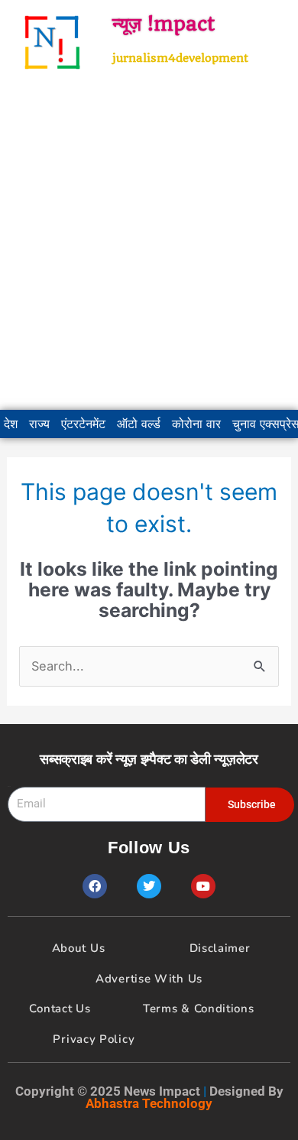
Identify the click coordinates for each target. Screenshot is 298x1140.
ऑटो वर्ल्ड (138, 423)
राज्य (39, 423)
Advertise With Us (149, 978)
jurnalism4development (180, 58)
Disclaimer (220, 948)
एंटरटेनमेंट (83, 423)
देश (11, 423)
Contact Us (59, 1008)
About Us (78, 948)
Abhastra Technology (149, 1103)
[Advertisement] (149, 247)
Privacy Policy (93, 1039)
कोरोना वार (196, 423)
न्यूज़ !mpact (163, 23)
